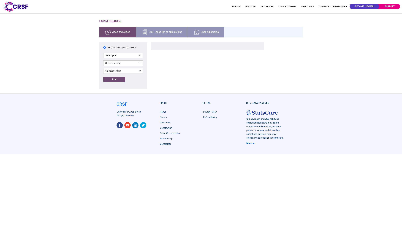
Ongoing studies (209, 31)
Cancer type (119, 47)
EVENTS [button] (236, 6)
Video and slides (120, 31)
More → (250, 143)
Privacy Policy (210, 112)
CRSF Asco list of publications (165, 31)
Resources (165, 122)
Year (108, 47)
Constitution (166, 128)
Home (163, 112)
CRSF (122, 104)
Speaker (132, 47)
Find (114, 79)
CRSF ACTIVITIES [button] (287, 6)
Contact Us (165, 144)
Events (163, 117)
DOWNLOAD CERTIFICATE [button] (332, 6)
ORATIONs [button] (250, 6)
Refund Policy (210, 117)
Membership (166, 138)
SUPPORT (390, 6)
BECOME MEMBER (364, 6)
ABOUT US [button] (306, 6)
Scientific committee (170, 133)
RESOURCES (267, 6)
